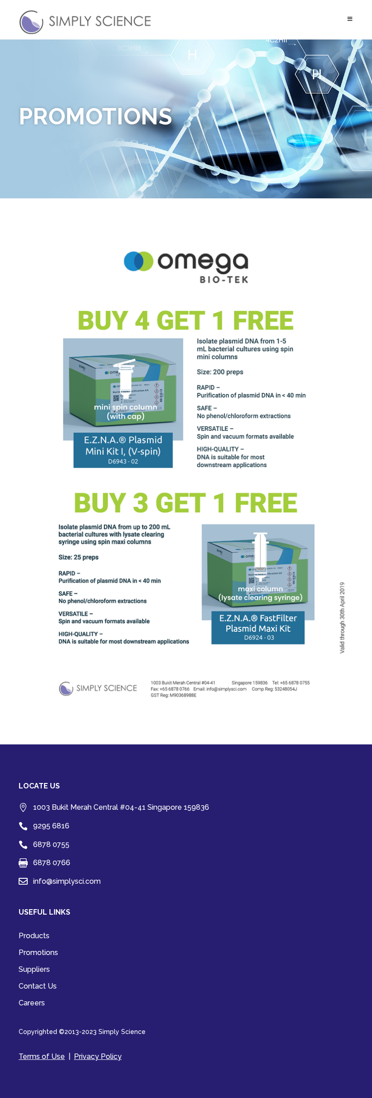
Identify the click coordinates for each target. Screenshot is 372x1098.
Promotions (38, 953)
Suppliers (34, 970)
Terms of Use (42, 1056)
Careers (32, 1003)
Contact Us (38, 986)
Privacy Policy (98, 1056)
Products (34, 936)
